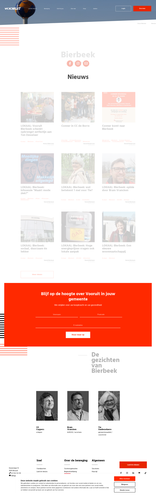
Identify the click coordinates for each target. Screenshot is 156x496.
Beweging (47, 9)
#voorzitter (64, 132)
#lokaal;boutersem (67, 133)
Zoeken (95, 9)
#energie (126, 191)
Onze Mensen (134, 23)
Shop (84, 9)
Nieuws (146, 23)
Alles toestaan (124, 478)
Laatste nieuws (32, 9)
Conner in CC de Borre (75, 118)
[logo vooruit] (13, 8)
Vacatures (95, 468)
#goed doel (39, 133)
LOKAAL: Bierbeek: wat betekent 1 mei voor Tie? (77, 180)
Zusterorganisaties (71, 468)
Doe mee (73, 9)
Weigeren (124, 484)
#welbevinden (25, 191)
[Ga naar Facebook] (121, 472)
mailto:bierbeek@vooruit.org (86, 56)
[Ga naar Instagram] (127, 472)
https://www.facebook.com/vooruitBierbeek (70, 56)
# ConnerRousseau (75, 132)
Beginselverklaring (70, 471)
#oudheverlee (106, 133)
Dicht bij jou (60, 9)
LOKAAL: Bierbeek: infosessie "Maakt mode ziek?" (35, 182)
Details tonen (125, 490)
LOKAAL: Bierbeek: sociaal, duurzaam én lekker (34, 240)
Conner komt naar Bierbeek (113, 119)
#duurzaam (45, 190)
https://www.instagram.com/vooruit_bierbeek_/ (78, 56)
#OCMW (119, 191)
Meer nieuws (37, 267)
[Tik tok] (145, 472)
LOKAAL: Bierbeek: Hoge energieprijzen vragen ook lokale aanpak (77, 240)
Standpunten (41, 468)
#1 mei (78, 191)
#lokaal (23, 133)
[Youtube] (139, 472)
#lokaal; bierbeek (124, 132)
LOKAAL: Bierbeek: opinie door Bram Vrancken (118, 180)
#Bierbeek (30, 133)
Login (123, 8)
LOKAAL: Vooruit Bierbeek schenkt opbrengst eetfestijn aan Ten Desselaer (36, 122)
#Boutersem (86, 133)
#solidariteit (85, 191)
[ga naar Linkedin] (133, 472)
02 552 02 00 (16, 473)
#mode (38, 190)
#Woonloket (86, 250)
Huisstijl (94, 471)
